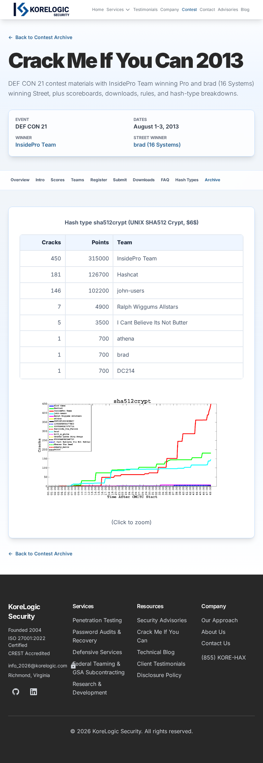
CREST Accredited (29, 653)
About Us (213, 631)
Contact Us (215, 643)
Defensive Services (97, 652)
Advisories (228, 9)
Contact (207, 9)
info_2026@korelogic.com (37, 665)
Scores (58, 179)
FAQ (165, 179)
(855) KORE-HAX (223, 657)
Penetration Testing (97, 620)
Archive (212, 179)
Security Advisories (162, 620)
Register (98, 179)
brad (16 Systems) (157, 144)
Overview (20, 179)
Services (115, 9)
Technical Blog (156, 652)
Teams (77, 179)
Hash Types (187, 179)
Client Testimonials (161, 663)
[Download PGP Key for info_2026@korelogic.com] (73, 665)
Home (98, 9)
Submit (120, 179)
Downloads (144, 179)
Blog (245, 9)
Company (169, 9)
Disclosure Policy (159, 675)
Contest (189, 9)
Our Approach (219, 620)
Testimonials (145, 9)
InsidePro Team (35, 144)
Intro (40, 179)
